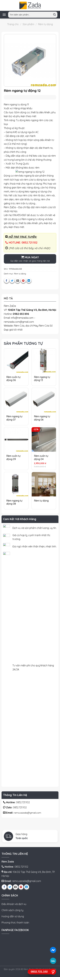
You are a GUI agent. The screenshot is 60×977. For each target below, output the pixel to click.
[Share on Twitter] (12, 280)
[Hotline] (53, 971)
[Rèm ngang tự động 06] (44, 400)
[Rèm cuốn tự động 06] (16, 360)
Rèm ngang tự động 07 (14, 418)
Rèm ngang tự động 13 (42, 378)
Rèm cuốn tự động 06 (13, 378)
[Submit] (54, 14)
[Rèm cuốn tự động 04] (44, 439)
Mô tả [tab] (8, 298)
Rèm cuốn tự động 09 (13, 457)
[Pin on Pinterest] (23, 280)
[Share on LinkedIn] (28, 280)
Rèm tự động (45, 24)
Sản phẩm (28, 24)
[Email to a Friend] (17, 280)
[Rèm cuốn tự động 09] (16, 439)
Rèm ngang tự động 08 (14, 502)
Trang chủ (13, 24)
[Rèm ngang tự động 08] (16, 484)
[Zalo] (53, 960)
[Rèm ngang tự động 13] (44, 360)
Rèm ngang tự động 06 (42, 418)
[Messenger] (53, 950)
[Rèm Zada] (30, 5)
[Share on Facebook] (6, 280)
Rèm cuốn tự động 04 (41, 457)
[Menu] (4, 14)
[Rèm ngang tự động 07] (16, 400)
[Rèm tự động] (44, 484)
